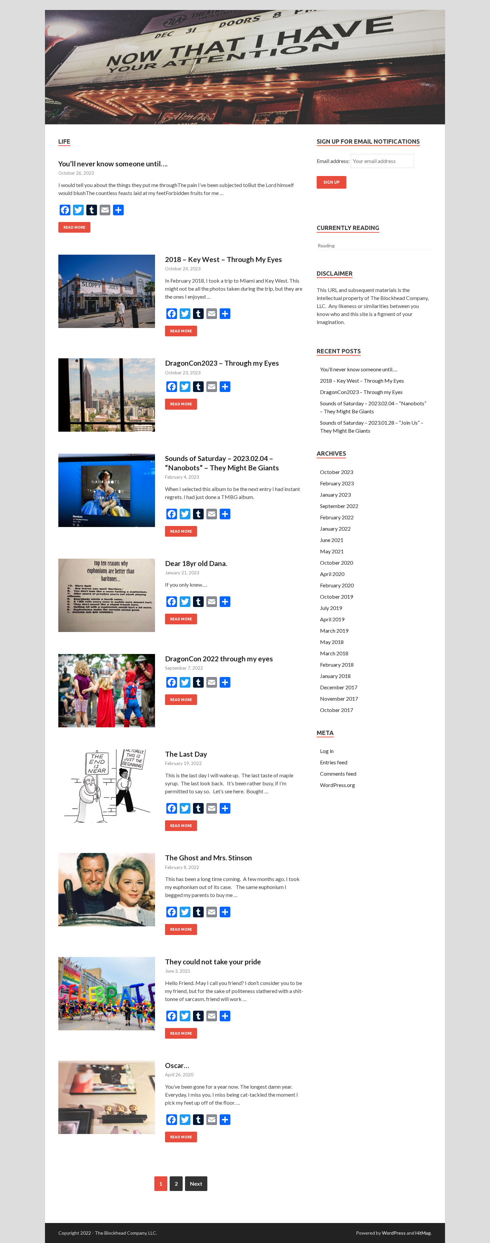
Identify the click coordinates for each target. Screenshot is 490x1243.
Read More (74, 227)
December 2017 (338, 687)
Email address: (334, 161)
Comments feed (338, 773)
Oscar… (177, 1065)
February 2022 (337, 517)
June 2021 (331, 540)
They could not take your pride (213, 961)
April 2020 (332, 574)
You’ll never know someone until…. (112, 163)
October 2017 (336, 710)
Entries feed (333, 762)
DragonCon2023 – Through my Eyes (222, 363)
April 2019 (332, 619)
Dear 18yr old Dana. (196, 563)
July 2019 (331, 608)
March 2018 (334, 653)
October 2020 (336, 562)
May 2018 (332, 642)
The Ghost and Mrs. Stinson (208, 857)
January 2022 (335, 528)
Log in (327, 751)
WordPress (394, 1233)
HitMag (423, 1233)
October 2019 (336, 596)
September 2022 (339, 506)
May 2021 (332, 551)
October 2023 (336, 472)
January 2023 (335, 494)
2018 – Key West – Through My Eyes (223, 259)
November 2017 (339, 698)
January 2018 (335, 676)
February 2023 (337, 483)
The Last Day (186, 754)
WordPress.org (337, 785)
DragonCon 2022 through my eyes (219, 658)
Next (196, 1183)
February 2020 (337, 585)
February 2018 (337, 664)
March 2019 (334, 630)
